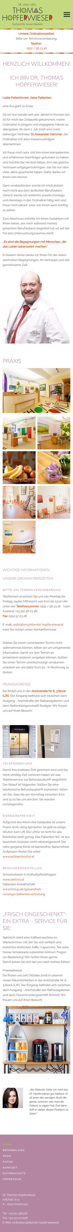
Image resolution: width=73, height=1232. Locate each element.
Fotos (8, 1161)
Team (7, 1156)
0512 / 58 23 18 (36, 48)
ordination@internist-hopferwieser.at (38, 624)
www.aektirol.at (13, 879)
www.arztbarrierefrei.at (18, 856)
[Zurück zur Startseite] (27, 14)
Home (7, 1144)
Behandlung (14, 1150)
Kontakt (10, 1167)
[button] (66, 14)
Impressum (12, 1179)
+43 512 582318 (17, 1213)
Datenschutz (14, 1173)
